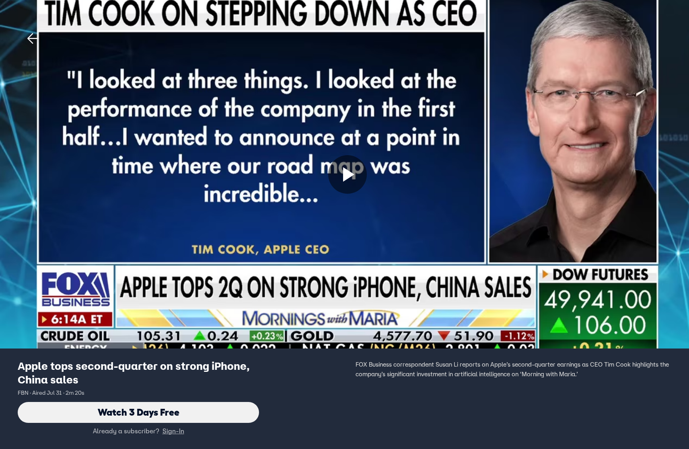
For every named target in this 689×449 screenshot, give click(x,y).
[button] (33, 38)
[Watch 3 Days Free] (347, 174)
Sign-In (173, 431)
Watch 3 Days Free (138, 412)
